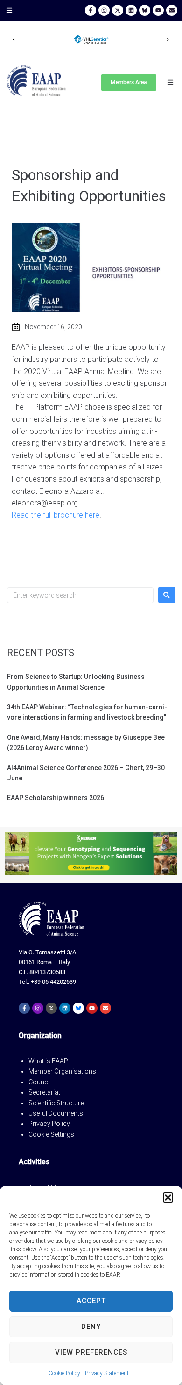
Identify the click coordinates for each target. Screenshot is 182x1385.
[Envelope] (171, 10)
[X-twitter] (117, 10)
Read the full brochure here (55, 515)
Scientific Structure (56, 1103)
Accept (91, 1301)
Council (39, 1082)
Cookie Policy (64, 1373)
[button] (168, 1197)
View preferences (91, 1352)
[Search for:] (80, 595)
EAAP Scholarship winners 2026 (55, 797)
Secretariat (44, 1092)
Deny (91, 1326)
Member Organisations (62, 1071)
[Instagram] (104, 10)
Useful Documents (55, 1113)
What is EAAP (48, 1061)
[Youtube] (158, 10)
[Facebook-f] (90, 10)
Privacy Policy (49, 1123)
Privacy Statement (107, 1373)
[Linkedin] (131, 10)
